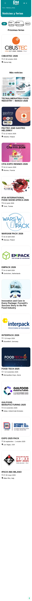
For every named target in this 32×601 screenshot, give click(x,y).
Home (3, 7)
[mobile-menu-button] (5, 3)
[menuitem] (25, 3)
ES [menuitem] (24, 3)
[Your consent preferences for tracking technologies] (29, 598)
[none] (25, 3)
